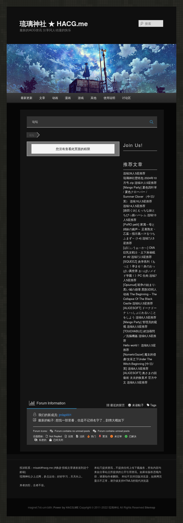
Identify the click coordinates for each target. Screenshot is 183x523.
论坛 (35, 121)
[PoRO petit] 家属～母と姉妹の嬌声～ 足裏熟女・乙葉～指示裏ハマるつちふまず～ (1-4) (139, 231)
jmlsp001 (65, 414)
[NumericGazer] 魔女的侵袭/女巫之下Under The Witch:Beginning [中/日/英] (139, 361)
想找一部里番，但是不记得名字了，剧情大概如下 (90, 420)
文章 (42, 98)
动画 (55, 98)
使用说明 (109, 98)
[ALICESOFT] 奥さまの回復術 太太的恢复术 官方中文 (140, 377)
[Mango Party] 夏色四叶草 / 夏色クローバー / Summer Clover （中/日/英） (140, 194)
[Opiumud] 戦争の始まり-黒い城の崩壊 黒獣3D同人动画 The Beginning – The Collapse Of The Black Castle (140, 293)
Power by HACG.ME (66, 507)
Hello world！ (131, 345)
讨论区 (126, 98)
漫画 (68, 98)
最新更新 (26, 98)
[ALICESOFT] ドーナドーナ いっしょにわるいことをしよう (140, 312)
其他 (93, 98)
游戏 (81, 98)
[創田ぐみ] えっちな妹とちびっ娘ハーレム (139, 212)
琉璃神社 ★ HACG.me (54, 23)
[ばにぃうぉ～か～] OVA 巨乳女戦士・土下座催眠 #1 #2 (139, 252)
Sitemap (150, 507)
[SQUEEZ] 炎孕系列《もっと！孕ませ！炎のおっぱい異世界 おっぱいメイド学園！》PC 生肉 (139, 268)
